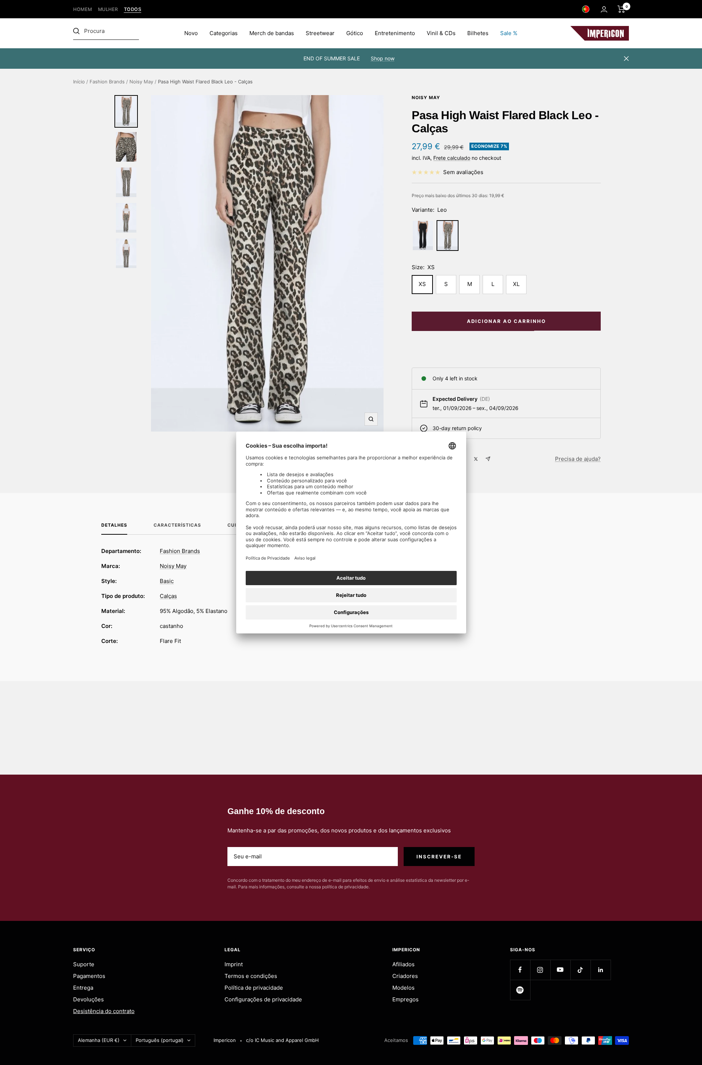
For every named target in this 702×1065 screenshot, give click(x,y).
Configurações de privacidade (263, 999)
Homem (82, 9)
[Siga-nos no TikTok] (580, 970)
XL (516, 284)
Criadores (405, 975)
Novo (191, 33)
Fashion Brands (107, 81)
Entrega (83, 987)
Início (79, 81)
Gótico (354, 33)
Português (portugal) (160, 1040)
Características (177, 525)
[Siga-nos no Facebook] (520, 970)
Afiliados (403, 964)
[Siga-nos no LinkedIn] (600, 970)
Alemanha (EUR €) (99, 1040)
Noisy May (141, 81)
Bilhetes (477, 33)
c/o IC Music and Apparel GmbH (282, 1040)
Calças (168, 595)
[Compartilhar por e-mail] (488, 458)
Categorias (224, 33)
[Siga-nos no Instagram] (540, 970)
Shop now (383, 58)
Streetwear (320, 33)
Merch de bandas (271, 33)
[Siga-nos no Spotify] (520, 990)
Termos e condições (250, 975)
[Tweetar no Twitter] (476, 459)
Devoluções (88, 999)
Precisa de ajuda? (578, 458)
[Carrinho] (621, 9)
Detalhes (114, 525)
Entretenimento (395, 33)
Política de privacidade (253, 987)
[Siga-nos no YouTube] (560, 970)
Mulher (108, 9)
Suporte (83, 964)
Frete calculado (451, 158)
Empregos (405, 999)
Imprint (233, 964)
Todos (132, 9)
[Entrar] (604, 9)
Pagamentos (89, 975)
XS (422, 284)
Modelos (403, 987)
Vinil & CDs (441, 33)
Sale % (508, 33)
